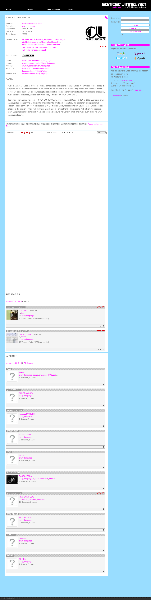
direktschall (26, 42)
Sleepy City (55, 42)
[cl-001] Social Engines (18, 331)
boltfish (32, 39)
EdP (36, 47)
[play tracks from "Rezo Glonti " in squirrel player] (103, 530)
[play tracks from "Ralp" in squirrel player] (103, 467)
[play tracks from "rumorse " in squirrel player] (103, 550)
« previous (10, 301)
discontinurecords (29, 45)
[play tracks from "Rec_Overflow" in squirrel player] (103, 509)
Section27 (53, 479)
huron (23, 313)
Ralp (9, 452)
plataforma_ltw (59, 39)
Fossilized (24, 311)
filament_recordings (44, 39)
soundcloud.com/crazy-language (35, 74)
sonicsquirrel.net (117, 95)
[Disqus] (55, 173)
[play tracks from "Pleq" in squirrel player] (103, 384)
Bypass (36, 479)
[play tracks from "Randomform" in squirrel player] (103, 488)
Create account (135, 28)
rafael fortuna (14, 410)
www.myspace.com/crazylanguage (36, 66)
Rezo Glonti (12, 514)
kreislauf (42, 50)
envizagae (43, 375)
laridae (34, 50)
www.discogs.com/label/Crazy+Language (38, 63)
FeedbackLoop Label (47, 47)
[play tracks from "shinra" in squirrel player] (103, 571)
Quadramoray (14, 390)
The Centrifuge (28, 47)
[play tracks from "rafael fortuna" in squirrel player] (103, 426)
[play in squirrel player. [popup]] (102, 132)
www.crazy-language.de (32, 23)
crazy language (28, 316)
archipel (25, 39)
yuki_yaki (26, 50)
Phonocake (45, 42)
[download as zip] (101, 326)
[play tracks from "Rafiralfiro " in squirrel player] (103, 447)
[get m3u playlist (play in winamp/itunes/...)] (103, 326)
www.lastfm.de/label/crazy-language (36, 61)
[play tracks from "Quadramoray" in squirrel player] (103, 405)
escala (35, 42)
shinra (10, 556)
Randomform (13, 473)
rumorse (11, 535)
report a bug (116, 7)
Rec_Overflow (14, 493)
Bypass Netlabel (53, 45)
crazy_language (28, 26)
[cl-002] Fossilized (16, 307)
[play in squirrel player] (12, 315)
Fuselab (40, 45)
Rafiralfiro (12, 431)
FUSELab (52, 375)
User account (127, 81)
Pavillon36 (44, 479)
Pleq (9, 369)
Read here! (138, 90)
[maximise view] (106, 17)
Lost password (135, 32)
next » (30, 363)
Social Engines (26, 334)
